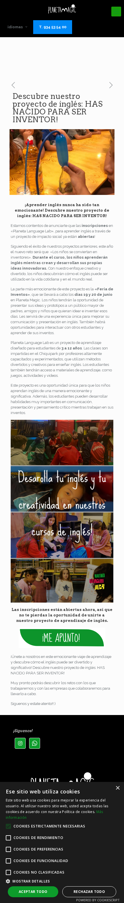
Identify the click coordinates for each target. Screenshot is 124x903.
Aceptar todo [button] (33, 891)
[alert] (62, 842)
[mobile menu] (116, 11)
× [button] (117, 788)
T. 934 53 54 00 (52, 27)
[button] (62, 881)
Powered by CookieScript (98, 900)
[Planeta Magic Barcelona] (62, 8)
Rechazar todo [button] (89, 891)
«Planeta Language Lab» (32, 231)
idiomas (15, 27)
